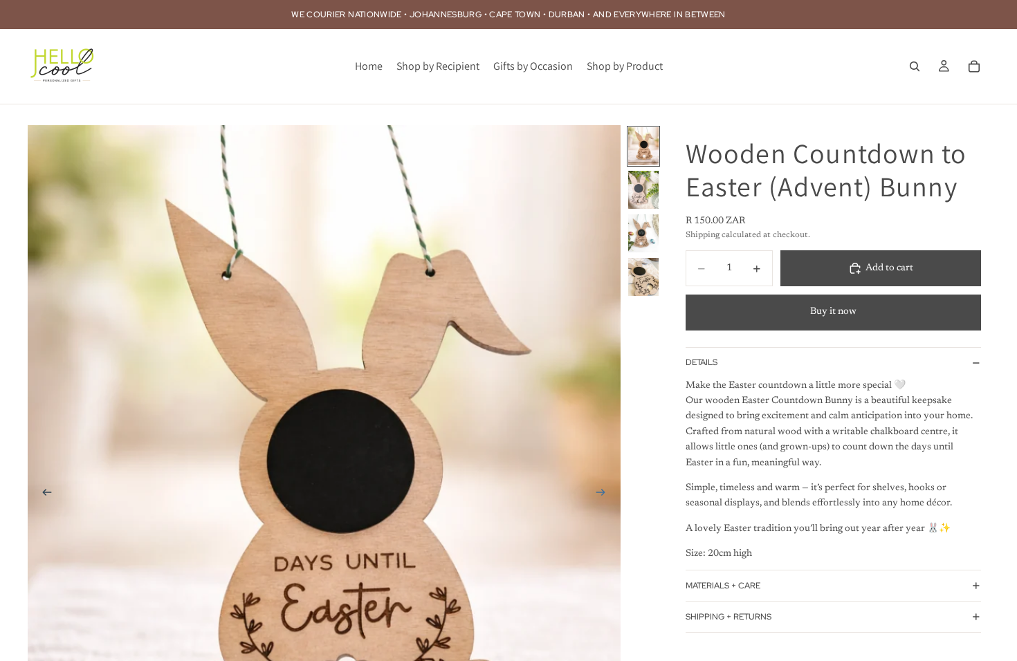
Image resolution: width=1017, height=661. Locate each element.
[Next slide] (605, 496)
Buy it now (833, 312)
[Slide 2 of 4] (643, 190)
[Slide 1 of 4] (643, 146)
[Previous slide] (43, 496)
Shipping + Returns (728, 616)
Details (701, 362)
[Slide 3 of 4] (643, 233)
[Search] (914, 66)
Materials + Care (723, 585)
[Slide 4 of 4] (643, 277)
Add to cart (889, 268)
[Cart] (974, 66)
